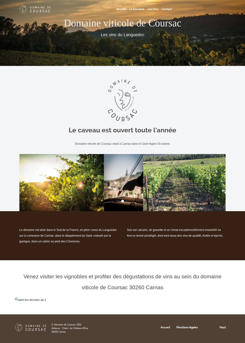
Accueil (165, 327)
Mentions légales (187, 327)
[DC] (36, 8)
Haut (223, 327)
